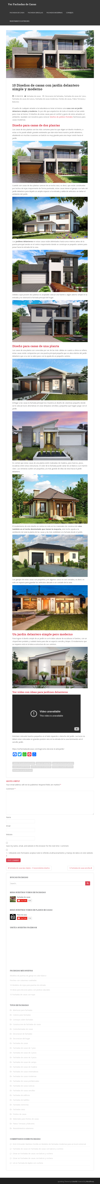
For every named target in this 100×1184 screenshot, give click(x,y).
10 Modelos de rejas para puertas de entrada (28, 985)
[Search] (87, 883)
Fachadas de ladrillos (21, 1100)
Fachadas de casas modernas (46, 99)
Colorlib (74, 1181)
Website (9, 834)
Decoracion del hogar (21, 1038)
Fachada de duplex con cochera (30, 1163)
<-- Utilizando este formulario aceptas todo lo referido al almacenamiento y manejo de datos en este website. (49, 854)
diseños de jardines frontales (61, 117)
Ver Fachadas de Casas (22, 4)
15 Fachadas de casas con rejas (22, 994)
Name (8, 817)
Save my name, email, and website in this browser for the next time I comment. (37, 846)
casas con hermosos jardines (63, 763)
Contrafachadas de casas (23, 1029)
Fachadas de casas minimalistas (25, 1071)
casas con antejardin (43, 763)
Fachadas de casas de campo (24, 1062)
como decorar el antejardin (41, 767)
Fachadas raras (19, 1109)
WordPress (90, 1181)
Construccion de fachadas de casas (27, 1024)
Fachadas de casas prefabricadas (26, 1081)
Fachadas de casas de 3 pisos (24, 1057)
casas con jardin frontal (21, 767)
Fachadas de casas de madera (25, 1067)
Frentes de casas (65, 99)
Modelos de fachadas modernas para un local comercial (63, 1144)
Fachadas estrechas (21, 1105)
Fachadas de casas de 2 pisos (23, 99)
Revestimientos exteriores (19, 21)
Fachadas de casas (17, 13)
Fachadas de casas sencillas (24, 1090)
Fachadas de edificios (21, 1095)
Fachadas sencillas (35, 13)
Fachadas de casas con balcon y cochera (47, 1149)
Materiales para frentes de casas (26, 1119)
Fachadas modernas (54, 13)
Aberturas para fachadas (22, 1010)
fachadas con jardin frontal (22, 770)
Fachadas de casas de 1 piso (75, 96)
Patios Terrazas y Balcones (24, 1123)
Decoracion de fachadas (54, 96)
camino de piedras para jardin (23, 763)
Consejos (69, 13)
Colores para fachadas (22, 1015)
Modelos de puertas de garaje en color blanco (28, 975)
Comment (10, 789)
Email (8, 826)
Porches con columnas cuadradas (23, 980)
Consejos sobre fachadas (23, 1019)
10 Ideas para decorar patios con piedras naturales (30, 990)
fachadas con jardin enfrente (63, 767)
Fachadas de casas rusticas (24, 1086)
